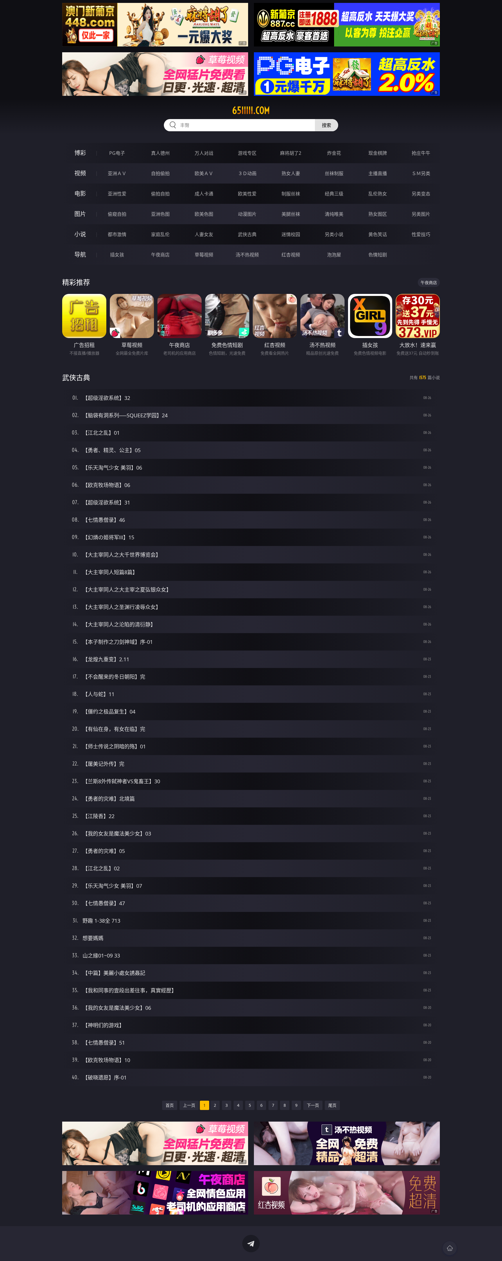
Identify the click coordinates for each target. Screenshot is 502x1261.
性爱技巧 (421, 234)
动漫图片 (247, 214)
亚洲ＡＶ (117, 173)
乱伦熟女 (377, 194)
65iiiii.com (251, 110)
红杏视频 (291, 255)
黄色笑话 (377, 234)
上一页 (189, 1105)
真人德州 (160, 153)
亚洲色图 (160, 214)
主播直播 (377, 173)
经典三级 (334, 194)
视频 (80, 173)
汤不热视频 (247, 255)
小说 (80, 234)
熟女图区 (377, 214)
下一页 (313, 1105)
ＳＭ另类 (421, 173)
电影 (80, 193)
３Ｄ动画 (247, 173)
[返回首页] (450, 1248)
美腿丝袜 (291, 214)
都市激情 (117, 234)
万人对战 (204, 153)
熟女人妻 (291, 173)
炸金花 (334, 153)
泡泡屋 (334, 255)
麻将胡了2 (290, 153)
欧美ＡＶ (204, 173)
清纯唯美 (334, 214)
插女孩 (117, 255)
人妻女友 (204, 234)
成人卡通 (204, 194)
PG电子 (117, 153)
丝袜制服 (334, 173)
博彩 (80, 153)
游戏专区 (247, 153)
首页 (170, 1105)
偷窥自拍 (117, 214)
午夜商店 (160, 255)
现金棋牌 (377, 153)
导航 (80, 254)
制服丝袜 (291, 194)
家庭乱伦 (160, 234)
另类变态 (421, 194)
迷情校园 (291, 234)
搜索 (326, 125)
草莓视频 (204, 255)
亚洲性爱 (117, 194)
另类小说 (334, 234)
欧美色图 (204, 214)
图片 (80, 214)
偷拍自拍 (160, 194)
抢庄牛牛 (421, 153)
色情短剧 (377, 255)
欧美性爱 (247, 194)
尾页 (332, 1105)
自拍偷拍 (160, 173)
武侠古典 (247, 234)
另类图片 (421, 214)
